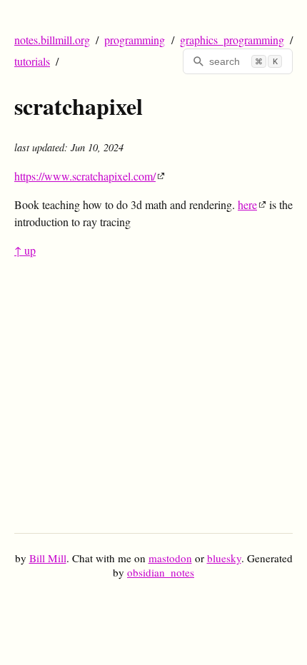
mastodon (170, 558)
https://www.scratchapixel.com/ (85, 175)
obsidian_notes (160, 572)
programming (134, 39)
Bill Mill (47, 558)
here (247, 204)
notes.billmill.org (52, 39)
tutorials (32, 61)
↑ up (25, 250)
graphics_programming (232, 39)
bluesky (224, 558)
